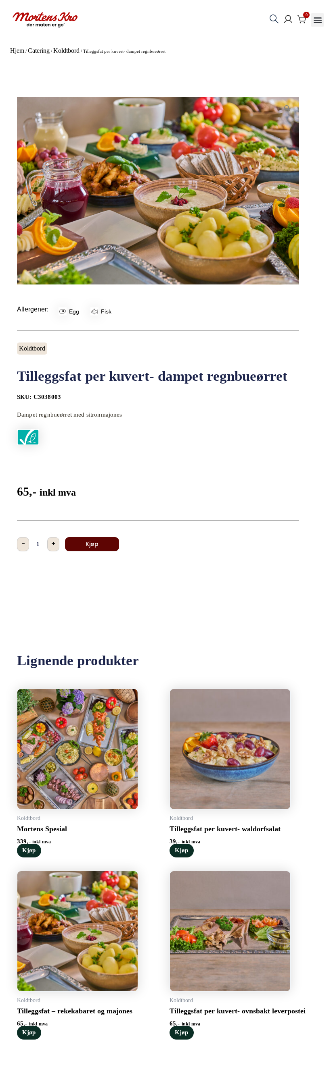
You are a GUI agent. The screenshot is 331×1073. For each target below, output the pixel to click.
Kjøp (92, 544)
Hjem (17, 50)
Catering (39, 50)
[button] (317, 20)
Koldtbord (66, 50)
